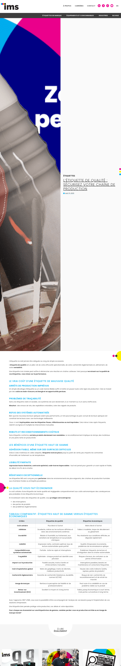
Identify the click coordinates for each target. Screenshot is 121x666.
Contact (91, 6)
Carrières (79, 6)
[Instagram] (107, 5)
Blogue (115, 15)
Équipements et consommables (80, 15)
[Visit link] (36, 6)
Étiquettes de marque (52, 15)
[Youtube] (111, 5)
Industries (103, 15)
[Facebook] (103, 5)
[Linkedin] (99, 5)
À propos (67, 6)
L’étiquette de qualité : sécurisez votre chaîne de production (89, 184)
